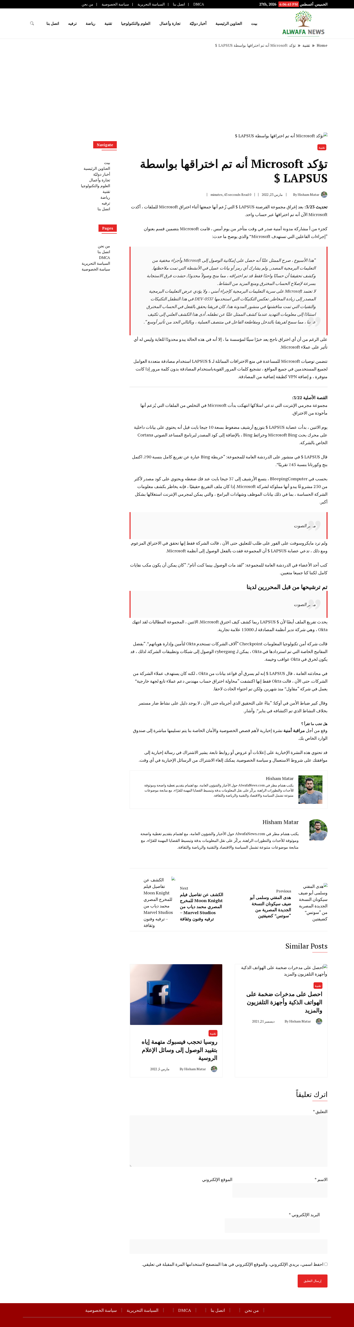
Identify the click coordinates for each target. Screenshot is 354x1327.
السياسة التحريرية (151, 4)
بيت (254, 23)
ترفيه (72, 23)
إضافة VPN (298, 376)
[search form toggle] (32, 23)
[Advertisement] (177, 90)
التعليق (320, 1111)
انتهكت (243, 405)
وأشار (249, 710)
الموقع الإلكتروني (217, 1179)
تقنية (108, 23)
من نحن (87, 4)
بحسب (321, 479)
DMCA (198, 4)
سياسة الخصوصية (115, 4)
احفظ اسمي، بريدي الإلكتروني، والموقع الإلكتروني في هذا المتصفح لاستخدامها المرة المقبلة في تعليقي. (232, 1264)
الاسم (321, 1179)
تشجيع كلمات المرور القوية (237, 369)
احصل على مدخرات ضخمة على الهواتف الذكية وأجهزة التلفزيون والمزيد (284, 1002)
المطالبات (157, 622)
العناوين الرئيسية (229, 23)
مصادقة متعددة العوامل (154, 361)
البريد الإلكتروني (304, 1214)
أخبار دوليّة (198, 23)
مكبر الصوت (305, 525)
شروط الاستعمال (287, 760)
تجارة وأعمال (169, 23)
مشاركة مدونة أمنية (290, 228)
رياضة (90, 23)
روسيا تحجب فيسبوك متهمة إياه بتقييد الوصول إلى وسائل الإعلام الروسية (179, 1050)
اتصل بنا (179, 4)
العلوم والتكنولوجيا (135, 23)
